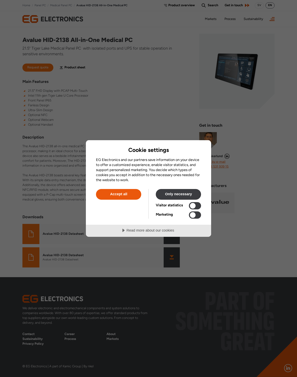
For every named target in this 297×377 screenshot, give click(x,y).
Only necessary (178, 194)
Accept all (118, 194)
